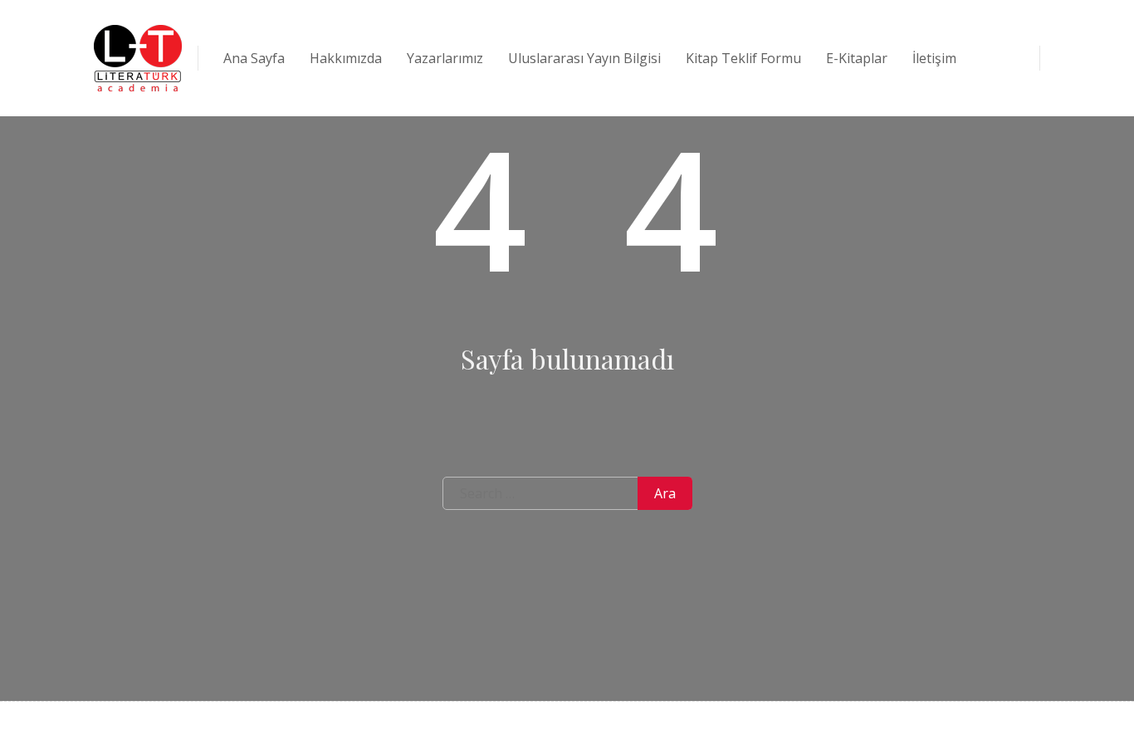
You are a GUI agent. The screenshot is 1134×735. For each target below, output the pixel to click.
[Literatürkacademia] (138, 58)
